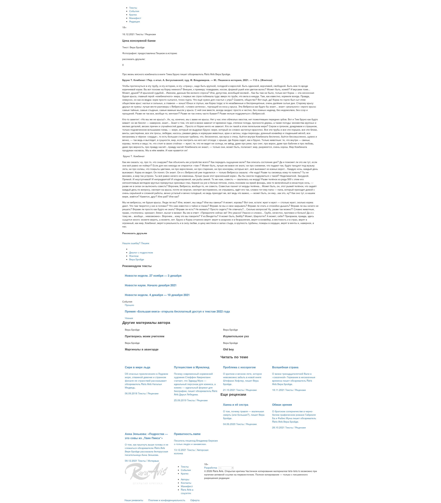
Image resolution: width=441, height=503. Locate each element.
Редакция (134, 21)
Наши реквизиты (134, 500)
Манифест (135, 18)
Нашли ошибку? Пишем (135, 243)
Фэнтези (134, 256)
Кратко (133, 14)
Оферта (194, 500)
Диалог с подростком (141, 252)
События (134, 11)
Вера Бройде (136, 259)
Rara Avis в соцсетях (187, 491)
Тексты (133, 7)
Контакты (186, 482)
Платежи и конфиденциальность (166, 500)
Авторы (185, 479)
